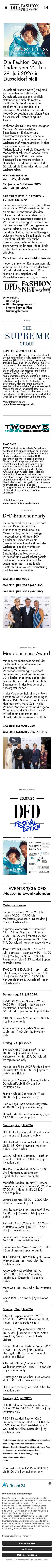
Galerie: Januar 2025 (19, 732)
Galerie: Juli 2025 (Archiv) (23, 585)
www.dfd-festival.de (38, 258)
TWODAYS (9, 444)
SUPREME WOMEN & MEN (19, 351)
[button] (6, 7)
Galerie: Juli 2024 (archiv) (23, 591)
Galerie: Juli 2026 (16, 579)
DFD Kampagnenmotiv (20, 304)
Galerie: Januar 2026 (19, 726)
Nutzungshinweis (17, 311)
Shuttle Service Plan (19, 308)
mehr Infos (20, 1149)
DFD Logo (12, 301)
